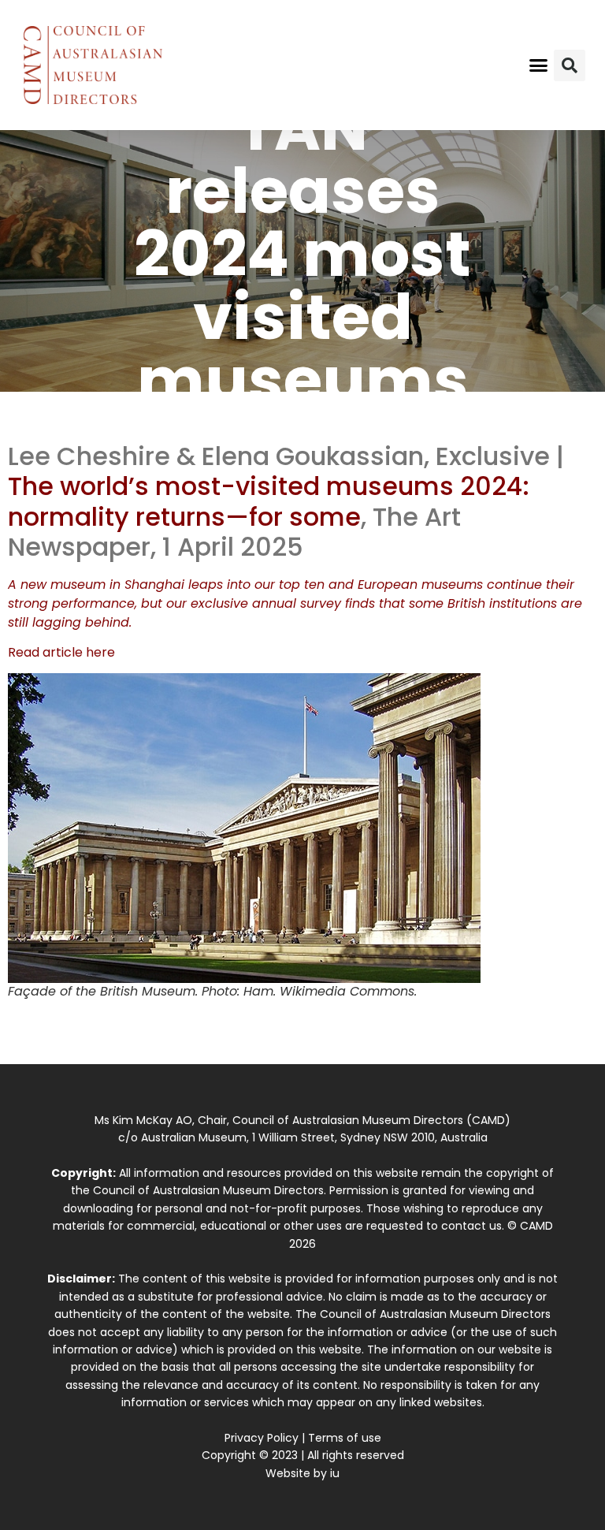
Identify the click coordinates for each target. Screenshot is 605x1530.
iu (335, 1473)
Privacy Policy (262, 1438)
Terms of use (344, 1438)
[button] (539, 65)
